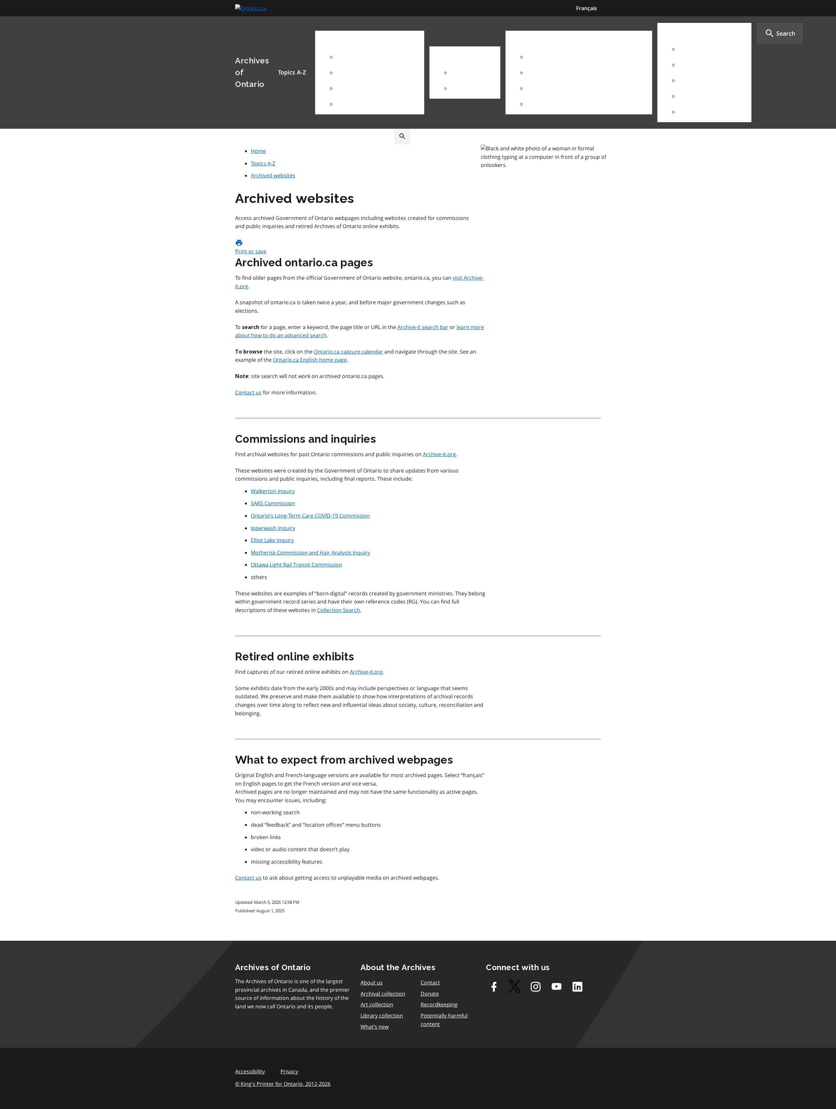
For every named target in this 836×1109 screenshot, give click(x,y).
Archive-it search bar (422, 327)
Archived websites (273, 175)
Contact (430, 982)
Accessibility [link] (250, 1071)
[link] (251, 8)
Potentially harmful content (444, 1020)
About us (372, 982)
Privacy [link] (289, 1071)
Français (586, 8)
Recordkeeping (439, 1004)
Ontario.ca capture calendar (348, 351)
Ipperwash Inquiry (273, 528)
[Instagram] (535, 986)
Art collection (377, 1004)
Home (258, 151)
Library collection (382, 1015)
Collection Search (338, 610)
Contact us (248, 392)
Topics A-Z (263, 163)
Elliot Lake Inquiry (272, 540)
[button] (780, 33)
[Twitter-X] (514, 986)
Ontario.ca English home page (310, 359)
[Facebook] (494, 986)
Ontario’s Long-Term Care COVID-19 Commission (310, 515)
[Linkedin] (577, 986)
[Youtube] (556, 986)
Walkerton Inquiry (273, 491)
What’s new (375, 1026)
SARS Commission (273, 503)
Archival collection (383, 993)
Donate (430, 993)
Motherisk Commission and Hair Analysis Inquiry (310, 552)
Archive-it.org (439, 454)
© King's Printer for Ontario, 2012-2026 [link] (282, 1083)
